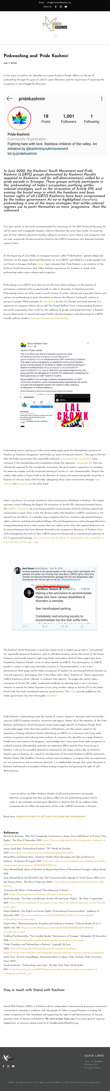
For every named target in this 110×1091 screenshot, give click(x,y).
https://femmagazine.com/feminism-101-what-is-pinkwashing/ (41, 894)
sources (41, 264)
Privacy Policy (93, 1068)
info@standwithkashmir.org (59, 3)
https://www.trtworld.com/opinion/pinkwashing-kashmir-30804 (41, 853)
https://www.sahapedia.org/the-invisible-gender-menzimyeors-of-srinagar (47, 940)
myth (72, 692)
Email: (41, 3)
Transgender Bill (84, 463)
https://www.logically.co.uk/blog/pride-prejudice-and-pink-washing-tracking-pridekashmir (58, 953)
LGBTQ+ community (18, 509)
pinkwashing (49, 302)
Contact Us (91, 1065)
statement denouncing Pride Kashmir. (49, 318)
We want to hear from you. (59, 1019)
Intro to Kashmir (94, 1061)
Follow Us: (47, 7)
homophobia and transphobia (75, 459)
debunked (51, 696)
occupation (23, 484)
